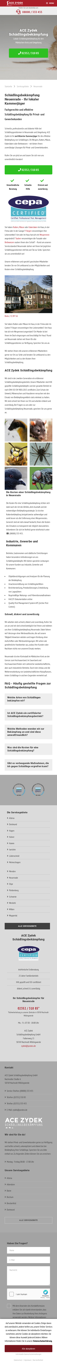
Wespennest (44, 234)
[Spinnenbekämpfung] (41, 464)
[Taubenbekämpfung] (16, 488)
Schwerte (13, 896)
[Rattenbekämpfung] (41, 440)
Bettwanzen (9, 242)
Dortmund (13, 824)
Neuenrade (13, 877)
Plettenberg (14, 890)
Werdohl (12, 902)
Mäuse (21, 227)
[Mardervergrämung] (16, 440)
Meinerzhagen (14, 862)
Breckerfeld (11, 1203)
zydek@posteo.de (28, 1045)
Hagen (11, 830)
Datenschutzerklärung (42, 1340)
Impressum (27, 1360)
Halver (11, 836)
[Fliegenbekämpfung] (41, 488)
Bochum (10, 1197)
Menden (12, 871)
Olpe (11, 883)
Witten (11, 909)
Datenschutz (18, 1360)
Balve (9, 1190)
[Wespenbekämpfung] (16, 464)
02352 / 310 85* (28, 1008)
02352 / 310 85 (30, 53)
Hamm (11, 843)
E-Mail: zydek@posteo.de (17, 1109)
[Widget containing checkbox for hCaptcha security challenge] (29, 1294)
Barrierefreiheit (38, 1360)
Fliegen (28, 230)
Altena (11, 818)
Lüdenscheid (14, 855)
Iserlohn (12, 849)
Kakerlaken (33, 227)
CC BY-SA (14, 315)
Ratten (15, 227)
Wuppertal (13, 915)
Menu (51, 3)
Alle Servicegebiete (27, 926)
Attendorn (11, 1184)
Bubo (7, 315)
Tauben (18, 238)
